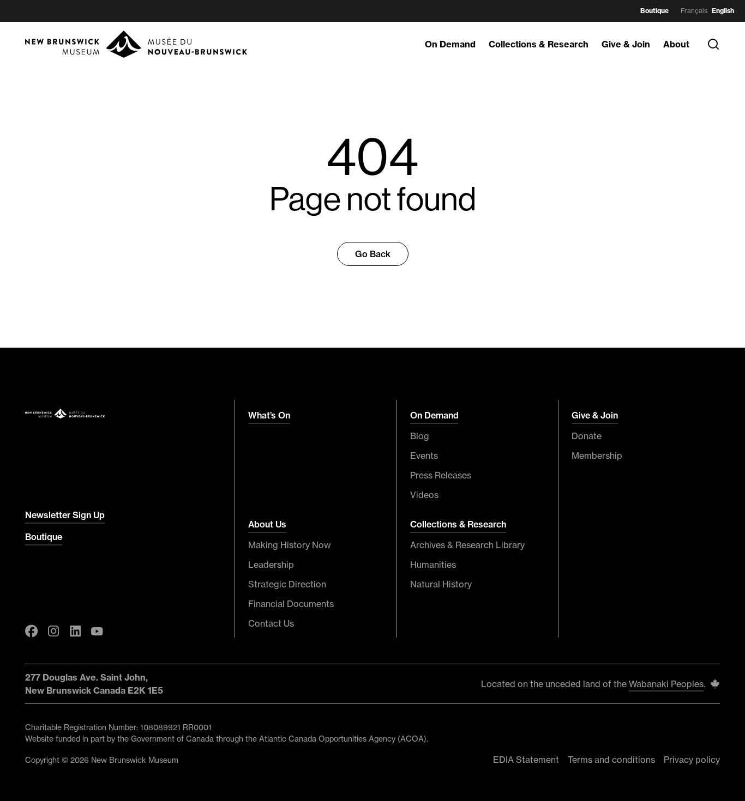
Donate (587, 435)
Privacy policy (692, 759)
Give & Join (626, 44)
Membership (597, 455)
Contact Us (271, 623)
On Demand (450, 44)
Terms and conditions (611, 759)
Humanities (433, 564)
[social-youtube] (97, 631)
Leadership (271, 564)
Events (424, 455)
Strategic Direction (287, 584)
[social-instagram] (53, 631)
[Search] (713, 44)
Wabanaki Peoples (666, 683)
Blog (419, 435)
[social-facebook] (31, 631)
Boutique (654, 11)
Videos (424, 494)
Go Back (372, 253)
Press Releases (440, 475)
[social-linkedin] (75, 631)
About (676, 44)
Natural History (441, 584)
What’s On (269, 415)
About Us (267, 524)
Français (694, 11)
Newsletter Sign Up (65, 514)
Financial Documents (291, 603)
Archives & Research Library (467, 544)
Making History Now (289, 544)
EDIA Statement (526, 759)
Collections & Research (538, 44)
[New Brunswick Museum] (137, 44)
